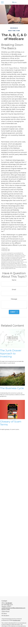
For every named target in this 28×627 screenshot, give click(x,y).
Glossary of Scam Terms (10, 423)
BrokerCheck (16, 620)
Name (14, 280)
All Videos (4, 613)
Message (14, 299)
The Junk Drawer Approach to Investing (10, 353)
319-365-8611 (8, 603)
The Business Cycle (12, 388)
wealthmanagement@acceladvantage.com (13, 608)
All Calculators (5, 615)
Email (14, 289)
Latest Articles (5, 611)
